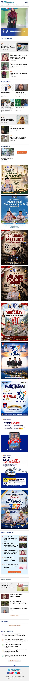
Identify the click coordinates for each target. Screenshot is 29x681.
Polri (18, 5)
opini (4, 29)
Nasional (8, 5)
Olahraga (4, 621)
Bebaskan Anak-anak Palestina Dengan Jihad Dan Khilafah (18, 65)
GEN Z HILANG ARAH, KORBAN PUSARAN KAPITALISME (13, 645)
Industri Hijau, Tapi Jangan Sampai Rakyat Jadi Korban (7, 158)
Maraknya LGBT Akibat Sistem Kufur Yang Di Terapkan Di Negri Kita (18, 139)
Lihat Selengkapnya (14, 572)
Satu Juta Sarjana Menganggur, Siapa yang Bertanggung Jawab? (11, 545)
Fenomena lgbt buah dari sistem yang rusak (17, 129)
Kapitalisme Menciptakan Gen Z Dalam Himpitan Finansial (11, 566)
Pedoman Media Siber (19, 676)
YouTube (19, 675)
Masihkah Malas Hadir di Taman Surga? (19, 609)
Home (3, 5)
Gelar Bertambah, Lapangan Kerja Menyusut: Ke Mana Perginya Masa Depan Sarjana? (10, 559)
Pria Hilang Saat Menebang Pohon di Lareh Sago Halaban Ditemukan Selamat (16, 640)
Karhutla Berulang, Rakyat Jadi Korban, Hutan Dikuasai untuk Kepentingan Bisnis (7, 119)
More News (21, 152)
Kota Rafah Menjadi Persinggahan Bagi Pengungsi (18, 602)
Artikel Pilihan (6, 579)
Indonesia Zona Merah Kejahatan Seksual (16, 595)
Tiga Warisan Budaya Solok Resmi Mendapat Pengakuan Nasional (7, 109)
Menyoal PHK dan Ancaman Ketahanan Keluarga (6, 94)
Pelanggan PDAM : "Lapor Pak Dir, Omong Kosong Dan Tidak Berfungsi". (15, 634)
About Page (21, 673)
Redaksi (7, 676)
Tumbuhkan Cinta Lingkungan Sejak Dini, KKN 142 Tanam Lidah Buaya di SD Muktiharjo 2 (11, 538)
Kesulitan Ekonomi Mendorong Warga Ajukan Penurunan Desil (15, 32)
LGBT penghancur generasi (19, 108)
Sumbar (23, 5)
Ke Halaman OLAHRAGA (14, 625)
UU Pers (11, 676)
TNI (14, 5)
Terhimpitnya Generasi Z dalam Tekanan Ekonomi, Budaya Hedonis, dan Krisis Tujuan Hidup (18, 57)
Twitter (16, 675)
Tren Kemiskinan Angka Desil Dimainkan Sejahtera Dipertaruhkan (8, 46)
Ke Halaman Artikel (14, 615)
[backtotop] (14, 666)
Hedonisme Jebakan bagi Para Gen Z (18, 74)
